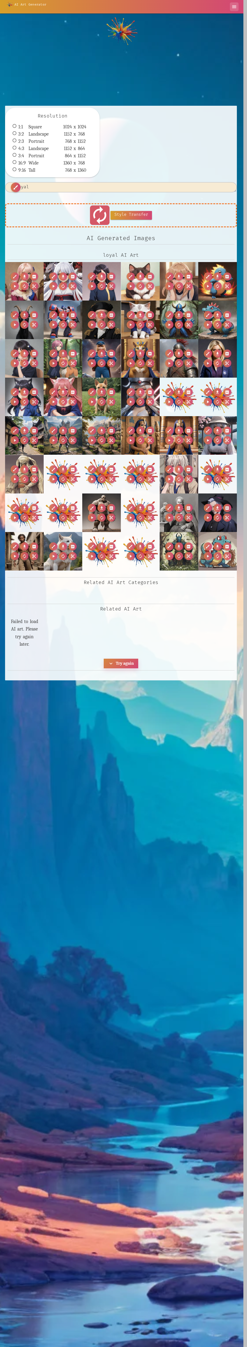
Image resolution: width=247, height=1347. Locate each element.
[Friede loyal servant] (101, 512)
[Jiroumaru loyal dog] (63, 551)
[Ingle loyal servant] (24, 551)
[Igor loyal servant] (217, 512)
